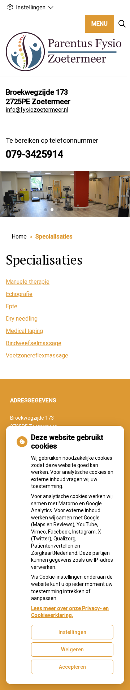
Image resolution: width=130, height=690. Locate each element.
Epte (11, 306)
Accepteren (72, 667)
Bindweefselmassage (33, 343)
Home (19, 236)
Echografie (19, 294)
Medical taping (24, 330)
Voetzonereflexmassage (37, 355)
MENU (99, 23)
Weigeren (72, 649)
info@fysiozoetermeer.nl (37, 109)
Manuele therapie (27, 281)
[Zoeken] (122, 24)
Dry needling (22, 318)
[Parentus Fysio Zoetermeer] (63, 51)
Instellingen (72, 632)
